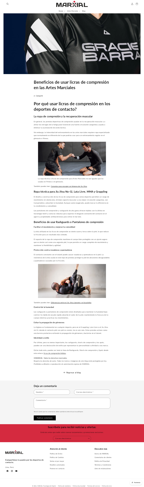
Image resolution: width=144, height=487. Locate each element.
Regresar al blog (73, 372)
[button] (7, 4)
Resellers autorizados (57, 465)
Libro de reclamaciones (103, 468)
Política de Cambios (57, 457)
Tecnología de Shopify (49, 486)
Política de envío (107, 485)
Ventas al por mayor (57, 461)
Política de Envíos (56, 454)
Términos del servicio (93, 485)
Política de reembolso (64, 485)
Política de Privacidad (102, 461)
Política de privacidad (79, 485)
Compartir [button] (39, 96)
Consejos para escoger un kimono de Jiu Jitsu (69, 186)
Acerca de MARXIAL (102, 454)
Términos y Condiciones (103, 465)
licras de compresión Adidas (55, 353)
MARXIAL (40, 486)
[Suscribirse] (88, 438)
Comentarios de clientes (103, 457)
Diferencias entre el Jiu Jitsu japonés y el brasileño (71, 302)
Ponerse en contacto (57, 468)
